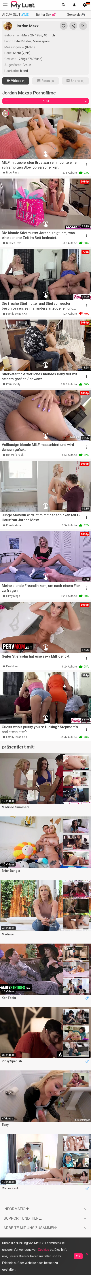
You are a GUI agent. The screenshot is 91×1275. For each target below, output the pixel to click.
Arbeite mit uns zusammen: (30, 1228)
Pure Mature (13, 525)
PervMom (12, 666)
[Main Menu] (5, 5)
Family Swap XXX (16, 313)
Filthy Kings (13, 596)
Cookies (43, 1249)
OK (78, 1256)
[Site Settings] (84, 5)
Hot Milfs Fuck (14, 454)
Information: (16, 1209)
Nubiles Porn (13, 243)
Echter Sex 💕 (46, 14)
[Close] (87, 1255)
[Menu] (74, 5)
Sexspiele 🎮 (76, 14)
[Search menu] (63, 5)
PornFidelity (13, 384)
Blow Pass (12, 172)
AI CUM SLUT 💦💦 (15, 14)
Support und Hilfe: (23, 1218)
